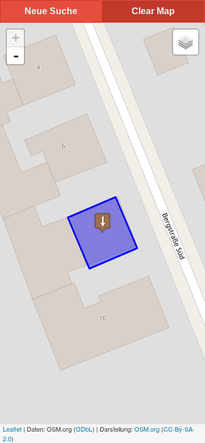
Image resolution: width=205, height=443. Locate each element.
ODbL (84, 428)
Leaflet (12, 428)
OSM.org (146, 428)
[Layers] (185, 42)
